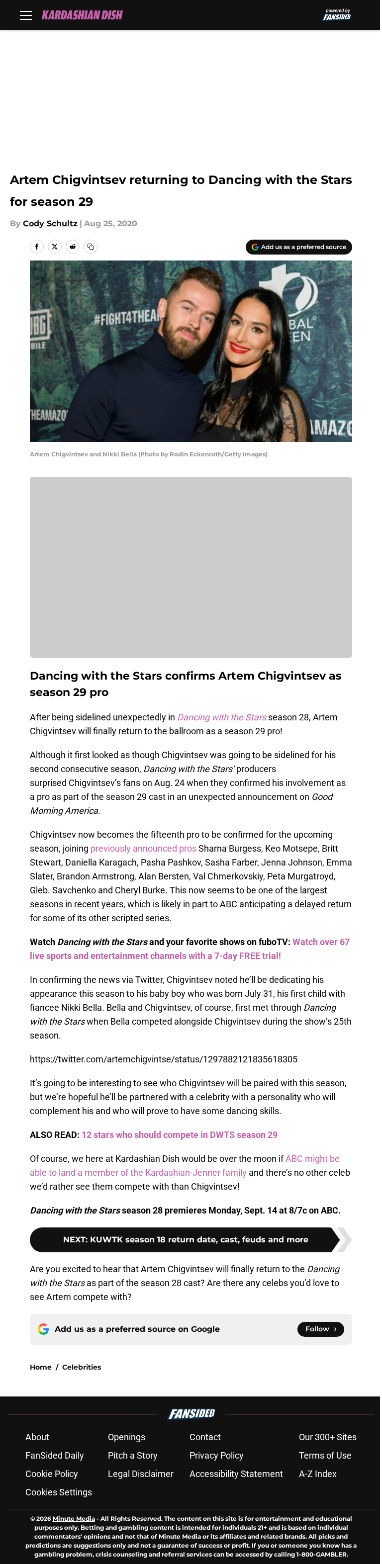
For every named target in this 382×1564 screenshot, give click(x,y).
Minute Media (74, 1518)
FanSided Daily (54, 1455)
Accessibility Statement (236, 1474)
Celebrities (81, 1367)
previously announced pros (143, 848)
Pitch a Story (133, 1455)
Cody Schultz (50, 223)
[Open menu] (26, 15)
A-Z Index (318, 1474)
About (37, 1437)
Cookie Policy (51, 1474)
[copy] (90, 247)
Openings (126, 1437)
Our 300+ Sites (328, 1437)
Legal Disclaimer (141, 1474)
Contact (205, 1437)
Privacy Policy (217, 1455)
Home (41, 1367)
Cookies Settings (58, 1492)
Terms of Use (325, 1455)
